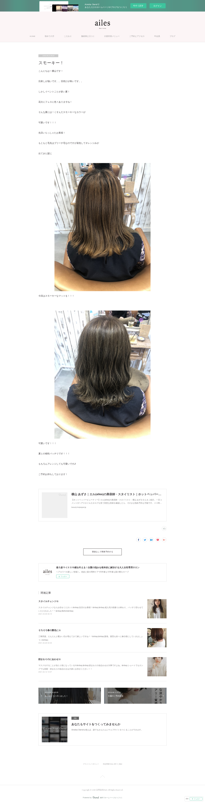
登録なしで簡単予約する (102, 552)
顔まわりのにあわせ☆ (49, 659)
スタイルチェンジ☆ (48, 601)
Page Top (102, 777)
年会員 (157, 36)
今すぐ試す (138, 5)
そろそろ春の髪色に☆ (49, 630)
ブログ (172, 36)
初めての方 (49, 36)
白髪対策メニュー (112, 36)
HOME (32, 36)
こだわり (68, 36)
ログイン (157, 5)
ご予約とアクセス (137, 36)
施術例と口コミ (88, 36)
